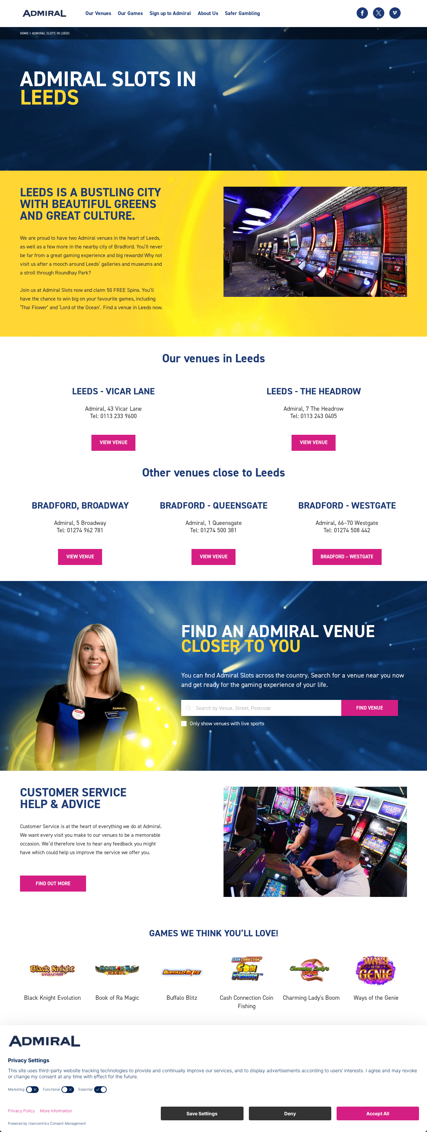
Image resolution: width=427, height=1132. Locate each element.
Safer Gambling (242, 13)
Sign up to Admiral (170, 13)
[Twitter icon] (378, 13)
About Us (208, 13)
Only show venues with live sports (227, 723)
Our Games (130, 13)
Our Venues (98, 13)
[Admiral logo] (44, 13)
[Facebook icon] (362, 13)
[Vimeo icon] (395, 13)
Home (24, 33)
